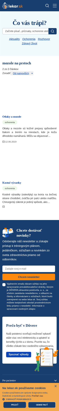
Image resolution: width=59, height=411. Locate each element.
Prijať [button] (14, 405)
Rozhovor (44, 39)
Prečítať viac (37, 396)
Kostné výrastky (11, 182)
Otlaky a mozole (11, 116)
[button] (29, 399)
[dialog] (29, 397)
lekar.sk (31, 299)
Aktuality (14, 39)
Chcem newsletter (28, 277)
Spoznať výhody (19, 354)
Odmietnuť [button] (42, 405)
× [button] (55, 386)
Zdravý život (29, 43)
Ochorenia (28, 39)
